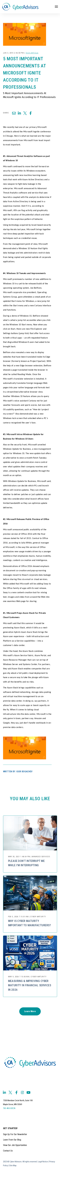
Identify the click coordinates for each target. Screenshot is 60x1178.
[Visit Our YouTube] (28, 1092)
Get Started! (10, 1128)
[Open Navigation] (56, 7)
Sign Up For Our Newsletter (15, 1134)
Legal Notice (43, 1161)
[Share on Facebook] (30, 113)
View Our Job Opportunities (15, 1145)
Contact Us (8, 1150)
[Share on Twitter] (25, 113)
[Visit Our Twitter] (10, 1092)
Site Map (12, 1165)
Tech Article (32, 53)
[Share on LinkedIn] (19, 113)
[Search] (53, 16)
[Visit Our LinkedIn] (4, 1092)
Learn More (30, 1011)
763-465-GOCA (9, 1108)
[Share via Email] (14, 113)
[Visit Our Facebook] (16, 1092)
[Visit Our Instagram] (22, 1092)
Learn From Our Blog (12, 1139)
